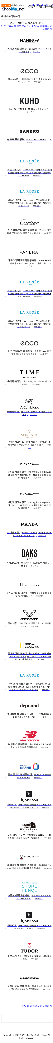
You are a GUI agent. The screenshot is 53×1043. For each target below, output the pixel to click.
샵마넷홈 (34, 5)
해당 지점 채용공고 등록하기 (37, 1006)
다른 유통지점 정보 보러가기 (16, 26)
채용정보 (45, 5)
